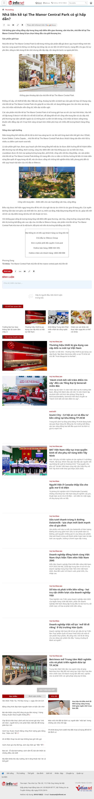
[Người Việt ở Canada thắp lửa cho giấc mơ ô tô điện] (24, 495)
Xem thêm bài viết (47, 690)
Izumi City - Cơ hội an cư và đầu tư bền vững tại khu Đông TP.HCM (68, 416)
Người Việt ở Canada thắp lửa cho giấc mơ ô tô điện (68, 486)
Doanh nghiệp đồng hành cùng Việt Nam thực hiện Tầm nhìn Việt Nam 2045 (69, 557)
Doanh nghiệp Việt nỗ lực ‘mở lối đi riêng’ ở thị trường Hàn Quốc (69, 626)
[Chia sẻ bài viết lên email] (13, 25)
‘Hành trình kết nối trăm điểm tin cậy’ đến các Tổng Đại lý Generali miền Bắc (68, 382)
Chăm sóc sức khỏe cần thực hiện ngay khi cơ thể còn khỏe (80, 329)
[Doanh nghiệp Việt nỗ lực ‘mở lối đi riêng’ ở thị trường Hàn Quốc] (24, 635)
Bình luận (7, 271)
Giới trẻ (49, 773)
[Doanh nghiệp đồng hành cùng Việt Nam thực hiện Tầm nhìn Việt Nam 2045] (24, 565)
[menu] (4, 3)
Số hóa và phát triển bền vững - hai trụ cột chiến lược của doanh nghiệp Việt (69, 592)
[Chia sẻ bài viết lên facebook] (4, 25)
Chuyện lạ (70, 773)
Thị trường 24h (55, 342)
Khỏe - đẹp (59, 773)
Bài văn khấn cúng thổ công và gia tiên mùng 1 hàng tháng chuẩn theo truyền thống (22, 713)
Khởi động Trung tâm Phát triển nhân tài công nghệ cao (58, 329)
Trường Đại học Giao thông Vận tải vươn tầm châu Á (11, 329)
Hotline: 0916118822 (60, 3)
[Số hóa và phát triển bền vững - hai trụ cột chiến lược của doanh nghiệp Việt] (24, 600)
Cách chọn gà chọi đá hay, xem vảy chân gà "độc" (21, 745)
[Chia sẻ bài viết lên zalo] (8, 25)
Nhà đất (52, 412)
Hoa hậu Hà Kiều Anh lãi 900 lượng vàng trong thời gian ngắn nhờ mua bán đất (82, 704)
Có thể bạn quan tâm (13, 306)
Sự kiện (4, 777)
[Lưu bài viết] (22, 25)
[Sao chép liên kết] (17, 25)
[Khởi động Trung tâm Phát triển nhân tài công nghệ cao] (58, 317)
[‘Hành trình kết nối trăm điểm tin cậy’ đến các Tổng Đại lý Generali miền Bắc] (24, 391)
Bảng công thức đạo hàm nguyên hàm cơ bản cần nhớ (23, 707)
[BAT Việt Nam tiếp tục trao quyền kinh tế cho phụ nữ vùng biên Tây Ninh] (24, 460)
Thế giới (31, 773)
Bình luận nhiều (35, 696)
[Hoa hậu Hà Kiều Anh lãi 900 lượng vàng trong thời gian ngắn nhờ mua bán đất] (59, 707)
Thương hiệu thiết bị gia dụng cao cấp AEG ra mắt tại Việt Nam (35, 329)
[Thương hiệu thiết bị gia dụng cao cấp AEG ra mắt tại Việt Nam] (35, 317)
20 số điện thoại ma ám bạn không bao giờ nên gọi (22, 739)
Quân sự (80, 773)
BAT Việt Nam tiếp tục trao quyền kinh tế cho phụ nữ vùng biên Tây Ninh (68, 452)
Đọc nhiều (13, 696)
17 (18, 733)
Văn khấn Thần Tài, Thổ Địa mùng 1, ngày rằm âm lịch (23, 701)
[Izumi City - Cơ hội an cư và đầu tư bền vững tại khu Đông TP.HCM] (24, 426)
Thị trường (9, 10)
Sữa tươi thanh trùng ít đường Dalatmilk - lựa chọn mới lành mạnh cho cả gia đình (69, 522)
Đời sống (10, 773)
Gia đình (40, 773)
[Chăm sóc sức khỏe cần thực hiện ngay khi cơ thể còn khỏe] (81, 317)
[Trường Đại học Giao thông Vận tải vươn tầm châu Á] (12, 317)
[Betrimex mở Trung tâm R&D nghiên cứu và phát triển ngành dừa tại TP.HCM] (24, 670)
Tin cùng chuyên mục (13, 337)
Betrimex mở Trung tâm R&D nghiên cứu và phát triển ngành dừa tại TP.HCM (70, 662)
